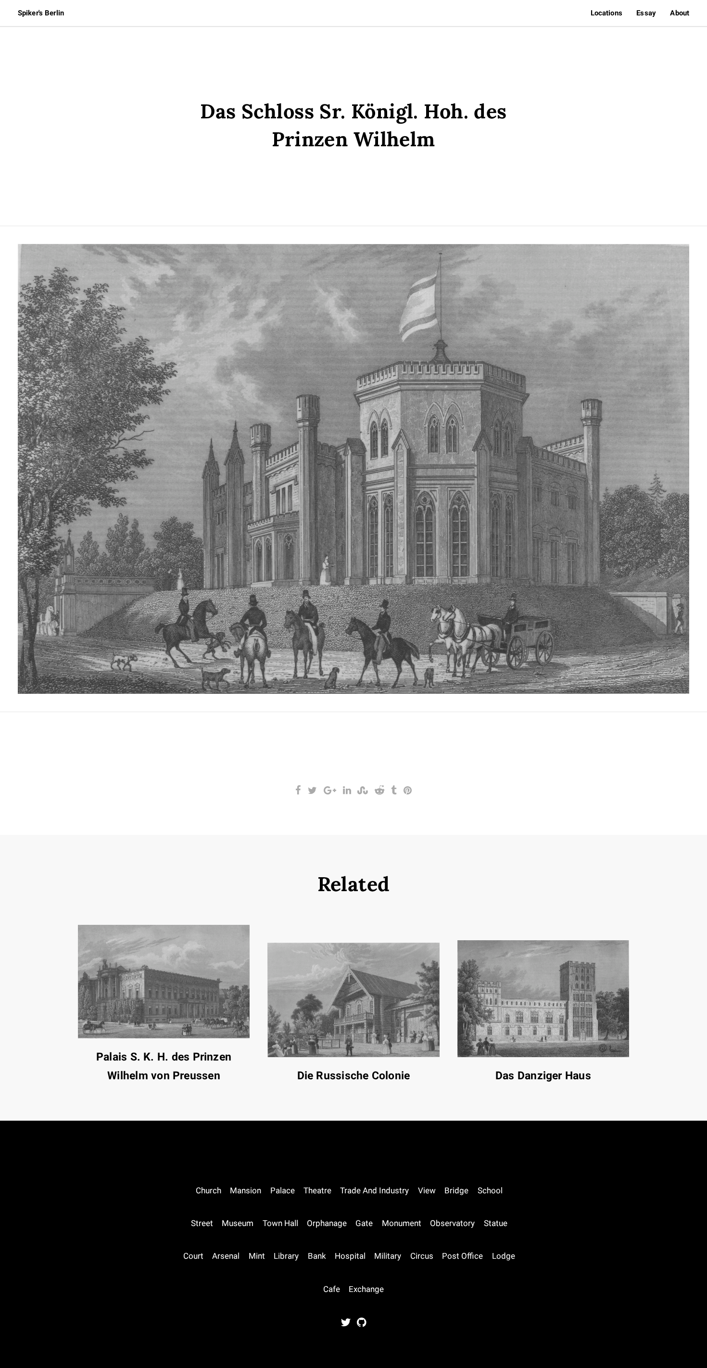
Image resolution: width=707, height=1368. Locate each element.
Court (193, 1256)
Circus (421, 1256)
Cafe (331, 1289)
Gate (364, 1223)
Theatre (317, 1190)
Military (387, 1256)
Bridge (456, 1190)
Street (202, 1223)
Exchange (366, 1289)
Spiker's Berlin (41, 13)
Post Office (462, 1256)
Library (286, 1256)
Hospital (350, 1256)
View (427, 1190)
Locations (606, 13)
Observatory (452, 1223)
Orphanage (327, 1223)
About (679, 13)
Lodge (503, 1256)
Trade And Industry (374, 1190)
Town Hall (280, 1223)
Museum (237, 1223)
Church (208, 1190)
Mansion (245, 1190)
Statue (495, 1223)
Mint (257, 1256)
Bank (317, 1256)
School (490, 1190)
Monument (401, 1223)
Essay (646, 13)
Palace (282, 1190)
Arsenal (226, 1256)
